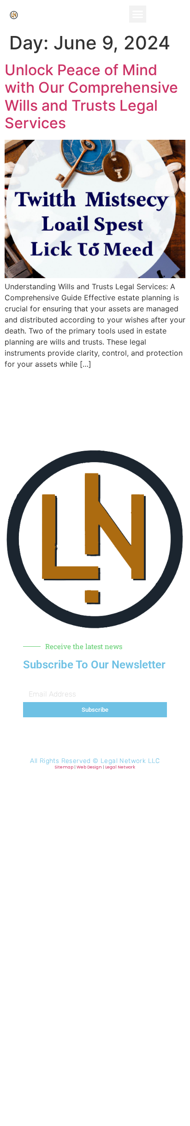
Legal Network (120, 767)
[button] (138, 14)
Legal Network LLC (130, 761)
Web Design (89, 767)
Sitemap (64, 767)
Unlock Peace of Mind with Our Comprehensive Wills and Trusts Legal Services (91, 96)
